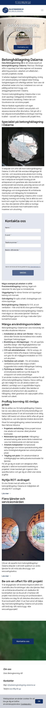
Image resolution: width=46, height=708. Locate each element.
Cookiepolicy (26, 704)
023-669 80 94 (24, 2)
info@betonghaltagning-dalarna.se (21, 685)
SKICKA (23, 273)
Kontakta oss (23, 47)
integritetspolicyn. (35, 267)
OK (39, 701)
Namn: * (8, 227)
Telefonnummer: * (11, 242)
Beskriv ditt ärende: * (12, 250)
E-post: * (8, 235)
